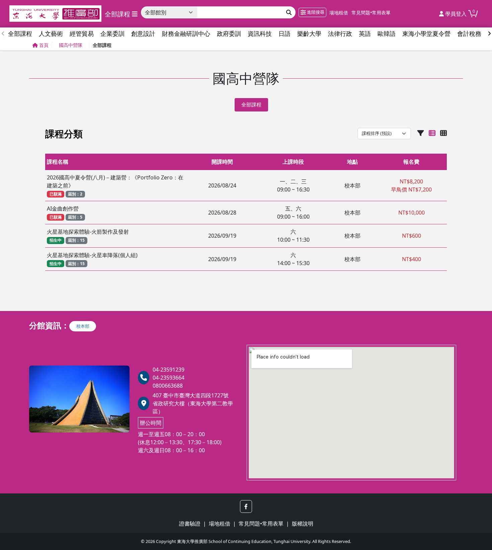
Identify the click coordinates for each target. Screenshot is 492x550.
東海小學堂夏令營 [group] (426, 33)
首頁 (44, 45)
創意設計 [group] (143, 33)
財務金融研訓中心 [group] (186, 33)
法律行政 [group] (340, 33)
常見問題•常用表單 (371, 12)
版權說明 (302, 523)
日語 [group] (284, 33)
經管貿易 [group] (82, 33)
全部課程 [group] (20, 33)
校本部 (82, 326)
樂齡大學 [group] (309, 33)
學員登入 (455, 13)
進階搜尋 (315, 12)
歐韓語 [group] (387, 33)
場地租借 (338, 12)
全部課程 (251, 104)
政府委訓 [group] (229, 33)
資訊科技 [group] (260, 33)
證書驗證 (189, 523)
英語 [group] (365, 33)
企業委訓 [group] (112, 33)
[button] (246, 506)
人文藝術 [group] (51, 33)
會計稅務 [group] (469, 33)
